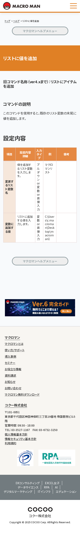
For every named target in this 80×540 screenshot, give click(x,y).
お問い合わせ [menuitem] (13, 388)
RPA (46, 487)
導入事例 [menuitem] (10, 356)
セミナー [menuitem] (10, 362)
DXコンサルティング (28, 483)
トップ (7, 20)
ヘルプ (16, 20)
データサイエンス (28, 487)
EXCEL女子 (52, 483)
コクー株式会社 (16, 405)
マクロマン (12, 337)
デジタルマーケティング (18, 491)
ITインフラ (44, 491)
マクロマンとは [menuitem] (14, 343)
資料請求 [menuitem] (10, 375)
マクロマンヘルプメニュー (40, 31)
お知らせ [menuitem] (10, 381)
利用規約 (10, 443)
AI (56, 487)
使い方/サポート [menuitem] (15, 350)
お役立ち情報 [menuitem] (13, 369)
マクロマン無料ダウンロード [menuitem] (22, 394)
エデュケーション (66, 491)
